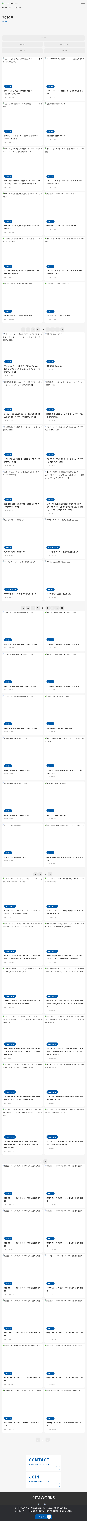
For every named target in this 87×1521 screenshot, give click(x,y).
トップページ (6, 8)
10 (43, 329)
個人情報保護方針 (52, 1511)
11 (48, 329)
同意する (42, 1516)
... (28, 329)
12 (52, 329)
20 (62, 329)
